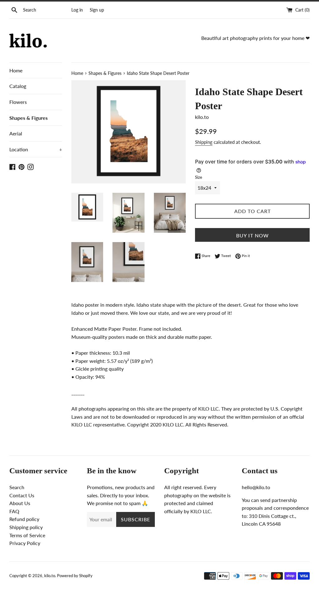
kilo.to (49, 575)
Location (35, 149)
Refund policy (24, 519)
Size (198, 177)
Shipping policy (26, 527)
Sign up (97, 9)
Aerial (15, 133)
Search (16, 487)
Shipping (203, 142)
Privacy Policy (24, 543)
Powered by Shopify (75, 575)
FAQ (14, 511)
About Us (19, 503)
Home (15, 70)
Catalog (17, 86)
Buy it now (252, 235)
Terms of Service (27, 535)
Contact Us (21, 495)
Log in (77, 9)
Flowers (18, 102)
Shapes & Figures (28, 118)
